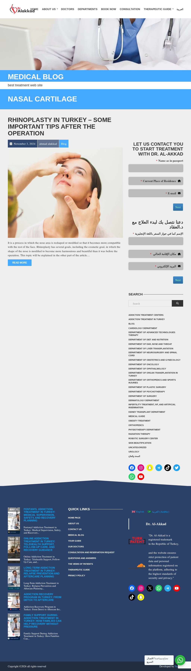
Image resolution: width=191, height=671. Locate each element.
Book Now (108, 9)
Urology (134, 452)
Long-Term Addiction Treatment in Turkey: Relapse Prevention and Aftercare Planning (42, 572)
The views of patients (80, 564)
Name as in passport (169, 161)
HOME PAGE (74, 518)
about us (49, 9)
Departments (87, 9)
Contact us (75, 529)
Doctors (67, 9)
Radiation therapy (139, 434)
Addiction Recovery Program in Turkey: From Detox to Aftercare (42, 597)
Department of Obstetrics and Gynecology (154, 360)
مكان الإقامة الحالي (163, 254)
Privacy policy (76, 575)
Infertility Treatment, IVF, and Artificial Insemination (152, 406)
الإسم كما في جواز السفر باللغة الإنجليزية (158, 233)
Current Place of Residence (158, 181)
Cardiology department (143, 328)
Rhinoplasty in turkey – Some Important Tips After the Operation (59, 126)
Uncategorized (137, 447)
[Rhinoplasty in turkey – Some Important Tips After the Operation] (65, 192)
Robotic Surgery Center (143, 438)
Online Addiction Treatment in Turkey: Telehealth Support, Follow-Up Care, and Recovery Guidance (39, 544)
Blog (132, 324)
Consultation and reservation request (91, 552)
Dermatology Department (144, 400)
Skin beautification (140, 443)
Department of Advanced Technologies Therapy (152, 333)
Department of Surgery (143, 396)
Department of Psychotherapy (147, 392)
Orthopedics (136, 425)
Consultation (130, 9)
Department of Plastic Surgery (147, 387)
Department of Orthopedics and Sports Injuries (152, 381)
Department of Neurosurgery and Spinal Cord (153, 354)
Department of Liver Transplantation (151, 348)
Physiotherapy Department (144, 430)
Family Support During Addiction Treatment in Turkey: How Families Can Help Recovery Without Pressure (42, 621)
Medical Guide (137, 416)
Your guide (74, 541)
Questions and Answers (82, 558)
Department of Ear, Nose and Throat (150, 344)
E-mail (171, 193)
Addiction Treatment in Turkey (147, 319)
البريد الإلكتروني (165, 266)
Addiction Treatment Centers (146, 315)
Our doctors (76, 546)
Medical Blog (76, 535)
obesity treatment (140, 421)
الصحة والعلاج (134, 456)
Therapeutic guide (157, 9)
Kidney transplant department (147, 412)
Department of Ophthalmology (147, 369)
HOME (34, 9)
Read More (19, 262)
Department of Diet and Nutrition (148, 339)
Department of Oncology (144, 364)
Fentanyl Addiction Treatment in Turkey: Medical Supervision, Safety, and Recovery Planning (39, 515)
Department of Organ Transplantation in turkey (153, 374)
